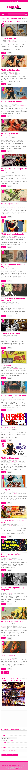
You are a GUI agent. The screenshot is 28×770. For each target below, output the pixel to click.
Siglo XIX (6, 594)
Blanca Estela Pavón (18, 625)
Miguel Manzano (17, 627)
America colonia (5, 303)
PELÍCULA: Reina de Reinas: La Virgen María (13, 265)
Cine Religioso (18, 270)
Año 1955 (10, 139)
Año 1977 (4, 493)
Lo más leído (6, 754)
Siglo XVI (10, 594)
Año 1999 (4, 399)
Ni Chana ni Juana (8, 427)
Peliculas (7, 43)
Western (10, 106)
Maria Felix (21, 41)
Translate (12, 740)
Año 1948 (4, 41)
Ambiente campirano (6, 105)
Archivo (14, 754)
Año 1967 (4, 174)
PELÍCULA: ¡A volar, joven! (11, 203)
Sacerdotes (3, 176)
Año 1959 (4, 559)
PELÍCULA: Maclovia (8, 38)
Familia (2, 462)
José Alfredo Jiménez (10, 141)
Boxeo (8, 174)
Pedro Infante (3, 628)
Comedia (2, 106)
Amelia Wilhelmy (5, 625)
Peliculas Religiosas (17, 175)
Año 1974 (4, 368)
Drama (16, 41)
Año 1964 (4, 461)
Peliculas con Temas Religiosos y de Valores (12, 765)
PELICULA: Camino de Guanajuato (9, 134)
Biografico (20, 303)
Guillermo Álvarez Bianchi (21, 140)
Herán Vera (3, 141)
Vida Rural (17, 74)
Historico (10, 305)
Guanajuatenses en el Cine (10, 140)
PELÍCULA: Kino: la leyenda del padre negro (13, 299)
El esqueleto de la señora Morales (11, 555)
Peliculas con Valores (9, 175)
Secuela (12, 628)
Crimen (25, 559)
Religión (24, 659)
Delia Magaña (9, 626)
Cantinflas (17, 105)
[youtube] (10, 1)
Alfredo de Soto (5, 139)
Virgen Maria (19, 271)
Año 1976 (4, 525)
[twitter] (8, 1)
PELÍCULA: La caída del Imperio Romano (12, 18)
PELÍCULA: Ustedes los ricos (12, 621)
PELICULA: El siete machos (11, 102)
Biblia (8, 270)
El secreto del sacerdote (10, 333)
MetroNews (17, 768)
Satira (5, 400)
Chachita (24, 625)
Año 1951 (13, 105)
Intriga (21, 525)
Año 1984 (9, 431)
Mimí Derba (24, 627)
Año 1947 (4, 207)
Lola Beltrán (16, 141)
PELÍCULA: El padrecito (10, 458)
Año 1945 (4, 270)
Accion (3, 336)
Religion (23, 175)
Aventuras (15, 303)
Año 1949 (4, 431)
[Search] (26, 14)
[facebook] (20, 1)
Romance (12, 43)
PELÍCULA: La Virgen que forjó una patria (13, 588)
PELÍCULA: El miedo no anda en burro (13, 521)
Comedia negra (20, 559)
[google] (17, 1)
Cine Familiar (9, 368)
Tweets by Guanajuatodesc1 (9, 750)
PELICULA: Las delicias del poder (14, 395)
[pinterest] (13, 1)
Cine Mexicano (12, 41)
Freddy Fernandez (10, 627)
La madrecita (6, 365)
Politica (2, 400)
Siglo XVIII (6, 306)
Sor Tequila (5, 490)
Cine (7, 41)
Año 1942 (4, 593)
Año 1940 (4, 237)
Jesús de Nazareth (8, 656)
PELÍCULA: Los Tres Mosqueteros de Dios (14, 169)
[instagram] (15, 1)
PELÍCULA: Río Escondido (10, 70)
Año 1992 (11, 303)
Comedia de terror (16, 525)
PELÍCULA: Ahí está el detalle (12, 234)
